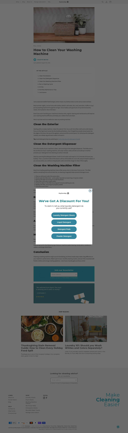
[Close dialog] (90, 190)
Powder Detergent (64, 236)
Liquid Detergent (64, 222)
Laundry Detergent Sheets (64, 215)
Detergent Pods (64, 229)
